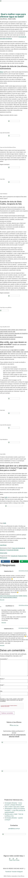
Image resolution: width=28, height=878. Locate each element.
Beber (1, 72)
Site (1, 691)
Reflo (6, 497)
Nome (2, 678)
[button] (0, 8)
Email (2, 685)
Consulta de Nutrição (12, 550)
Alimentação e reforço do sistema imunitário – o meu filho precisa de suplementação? (15, 810)
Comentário (4, 659)
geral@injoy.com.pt (14, 828)
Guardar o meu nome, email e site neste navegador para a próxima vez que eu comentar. (11, 700)
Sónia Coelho (3, 553)
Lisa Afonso (3, 545)
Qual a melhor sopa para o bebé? (14, 806)
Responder (2, 599)
